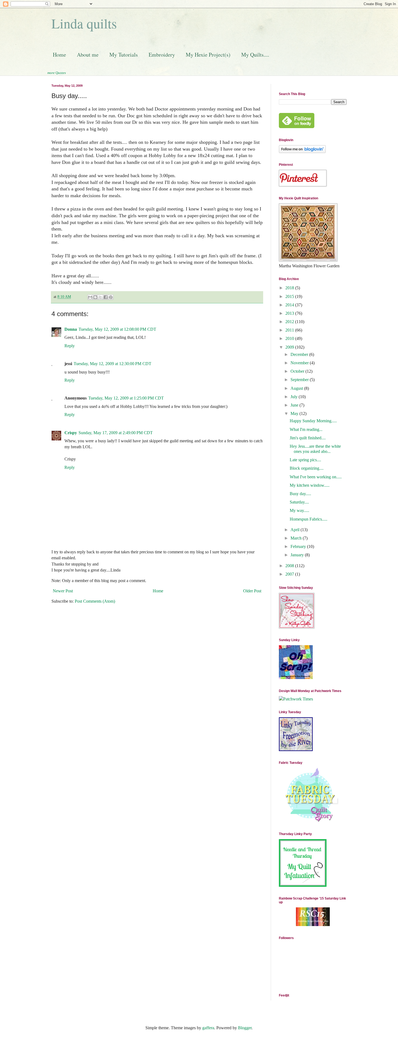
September (300, 379)
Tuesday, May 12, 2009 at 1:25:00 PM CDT (126, 398)
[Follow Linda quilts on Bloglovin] (302, 151)
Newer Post (63, 591)
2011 (290, 330)
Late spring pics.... (305, 459)
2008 (290, 565)
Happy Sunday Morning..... (313, 420)
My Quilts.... (255, 54)
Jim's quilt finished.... (308, 438)
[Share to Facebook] (105, 297)
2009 (290, 347)
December (300, 354)
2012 (290, 321)
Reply (69, 345)
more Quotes (56, 73)
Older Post (252, 591)
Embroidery (162, 54)
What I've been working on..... (316, 477)
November (300, 363)
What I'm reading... (306, 429)
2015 (290, 296)
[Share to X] (100, 297)
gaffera (208, 1027)
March (297, 538)
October (298, 371)
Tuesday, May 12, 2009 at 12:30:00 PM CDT (112, 363)
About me (88, 54)
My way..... (299, 510)
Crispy (70, 432)
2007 (290, 574)
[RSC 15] (313, 924)
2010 (290, 338)
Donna (70, 329)
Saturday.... (299, 502)
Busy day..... (300, 493)
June (295, 405)
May (295, 413)
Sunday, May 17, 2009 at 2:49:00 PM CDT (116, 432)
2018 (290, 287)
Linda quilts (84, 23)
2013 (290, 313)
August (297, 388)
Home (59, 54)
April (296, 529)
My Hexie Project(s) (208, 54)
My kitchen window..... (310, 485)
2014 (290, 305)
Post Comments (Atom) (95, 601)
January (298, 555)
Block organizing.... (307, 468)
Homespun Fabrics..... (308, 519)
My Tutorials (123, 54)
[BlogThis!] (95, 297)
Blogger (245, 1027)
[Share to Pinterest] (110, 297)
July (295, 396)
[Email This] (90, 297)
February (299, 546)
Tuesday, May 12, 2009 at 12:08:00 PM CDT (117, 329)
